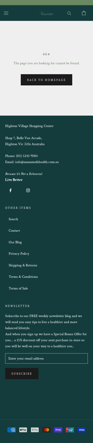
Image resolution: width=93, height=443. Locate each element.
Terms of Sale (18, 288)
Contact (14, 230)
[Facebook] (10, 190)
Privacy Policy (19, 253)
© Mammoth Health (46, 397)
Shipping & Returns (23, 265)
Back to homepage (46, 80)
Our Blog (15, 242)
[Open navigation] (6, 13)
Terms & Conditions (23, 276)
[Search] (69, 13)
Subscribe (21, 373)
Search (13, 219)
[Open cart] (84, 13)
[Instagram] (28, 190)
